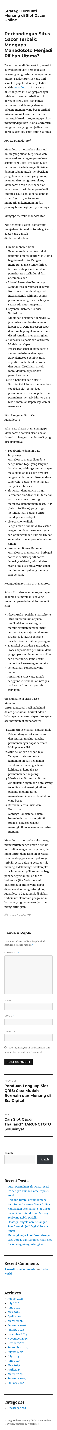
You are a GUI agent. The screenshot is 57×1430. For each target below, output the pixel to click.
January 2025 (16, 1382)
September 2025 (18, 1347)
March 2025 (15, 1374)
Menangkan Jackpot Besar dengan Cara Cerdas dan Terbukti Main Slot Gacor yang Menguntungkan (30, 1240)
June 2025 (14, 1360)
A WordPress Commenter (20, 1269)
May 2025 (14, 1365)
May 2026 (14, 1312)
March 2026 (15, 1320)
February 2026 (17, 1325)
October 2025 (16, 1343)
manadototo (21, 87)
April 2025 (14, 1369)
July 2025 (13, 1356)
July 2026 (13, 1303)
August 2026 (16, 1298)
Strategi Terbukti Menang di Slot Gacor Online (25, 15)
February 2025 (17, 1378)
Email (9, 1016)
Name (9, 1000)
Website (9, 1031)
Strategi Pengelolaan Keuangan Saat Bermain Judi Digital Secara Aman (28, 1226)
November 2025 (18, 1338)
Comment (11, 952)
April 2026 (14, 1316)
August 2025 (15, 1351)
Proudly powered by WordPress (23, 1424)
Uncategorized (17, 1407)
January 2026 (16, 1329)
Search (8, 1153)
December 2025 (17, 1334)
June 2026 (14, 1307)
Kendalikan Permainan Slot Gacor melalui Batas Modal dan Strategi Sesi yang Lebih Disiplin (29, 1213)
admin (12, 915)
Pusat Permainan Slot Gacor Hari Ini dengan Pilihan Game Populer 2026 (28, 1191)
